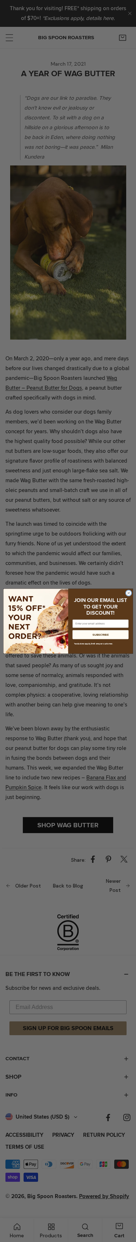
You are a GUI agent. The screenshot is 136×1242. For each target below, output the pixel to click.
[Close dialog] (128, 593)
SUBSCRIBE (100, 634)
